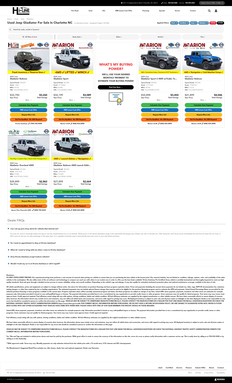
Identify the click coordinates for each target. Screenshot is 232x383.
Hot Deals (75, 11)
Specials (162, 11)
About (211, 368)
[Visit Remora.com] (219, 380)
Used (90, 11)
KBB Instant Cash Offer (123, 11)
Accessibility (221, 373)
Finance (189, 368)
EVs (103, 11)
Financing (145, 11)
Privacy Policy (208, 373)
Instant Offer (200, 368)
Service (177, 11)
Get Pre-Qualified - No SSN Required (28, 119)
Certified (169, 368)
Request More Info (28, 115)
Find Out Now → (116, 87)
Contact (193, 11)
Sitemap (198, 373)
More (27, 100)
